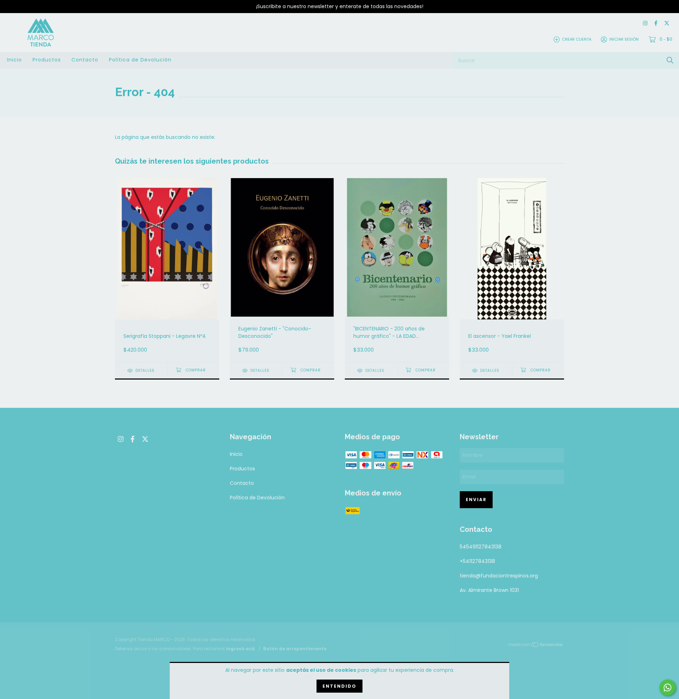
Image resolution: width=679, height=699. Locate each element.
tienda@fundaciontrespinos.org (499, 575)
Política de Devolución (140, 59)
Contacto (84, 59)
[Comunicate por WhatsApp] (667, 687)
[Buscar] (670, 60)
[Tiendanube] (535, 645)
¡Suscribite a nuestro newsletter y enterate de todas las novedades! (339, 6)
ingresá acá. (241, 649)
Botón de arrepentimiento (295, 649)
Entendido (339, 686)
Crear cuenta (576, 39)
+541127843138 (477, 561)
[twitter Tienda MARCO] (666, 23)
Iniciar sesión (624, 39)
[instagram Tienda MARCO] (645, 23)
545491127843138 (480, 546)
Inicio (14, 59)
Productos (47, 59)
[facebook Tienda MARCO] (655, 23)
